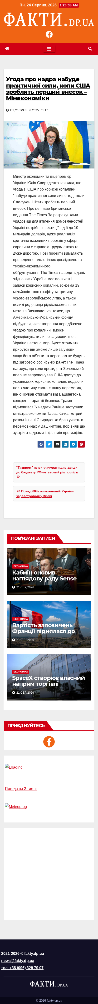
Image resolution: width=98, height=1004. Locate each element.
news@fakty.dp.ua (17, 961)
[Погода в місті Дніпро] (49, 767)
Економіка (21, 566)
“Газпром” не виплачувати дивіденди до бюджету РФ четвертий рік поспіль (47, 470)
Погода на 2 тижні (21, 789)
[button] (90, 49)
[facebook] (49, 741)
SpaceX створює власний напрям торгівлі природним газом (48, 683)
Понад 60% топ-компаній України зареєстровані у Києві (45, 493)
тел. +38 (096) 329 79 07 (22, 968)
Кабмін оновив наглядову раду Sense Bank (44, 578)
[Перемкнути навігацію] (49, 48)
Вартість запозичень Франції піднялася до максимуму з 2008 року (46, 631)
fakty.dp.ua (54, 1000)
